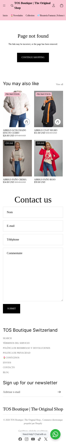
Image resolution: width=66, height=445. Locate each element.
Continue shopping (33, 57)
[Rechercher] (12, 5)
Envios (7, 362)
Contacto (9, 367)
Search (7, 338)
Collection (30, 15)
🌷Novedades (16, 15)
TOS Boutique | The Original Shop (25, 420)
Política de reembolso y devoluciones (26, 348)
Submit (11, 308)
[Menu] (4, 5)
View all (59, 84)
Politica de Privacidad (16, 353)
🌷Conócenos (11, 357)
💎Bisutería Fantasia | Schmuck (51, 15)
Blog (6, 372)
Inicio (5, 15)
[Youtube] (33, 439)
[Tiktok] (39, 439)
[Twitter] (46, 439)
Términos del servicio (16, 343)
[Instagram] (26, 439)
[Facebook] (20, 439)
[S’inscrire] (59, 392)
